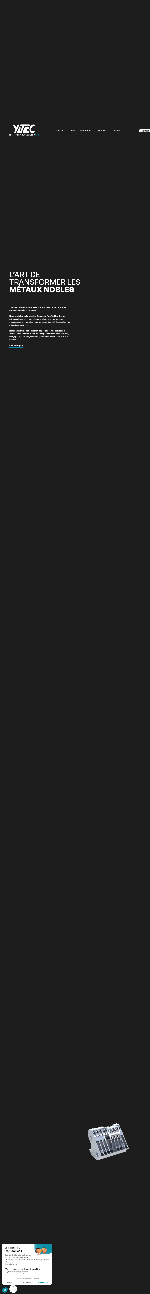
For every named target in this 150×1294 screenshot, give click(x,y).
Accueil (59, 130)
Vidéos (117, 130)
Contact (145, 131)
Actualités (103, 130)
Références (86, 130)
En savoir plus (16, 345)
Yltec (72, 130)
